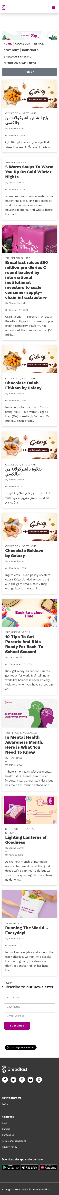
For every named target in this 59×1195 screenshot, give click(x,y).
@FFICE (39, 43)
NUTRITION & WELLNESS (20, 63)
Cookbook (12, 113)
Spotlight (29, 113)
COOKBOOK (22, 43)
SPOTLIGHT (11, 50)
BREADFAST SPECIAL (17, 56)
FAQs (5, 1104)
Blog (4, 1123)
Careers (6, 1129)
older (7, 982)
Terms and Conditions (14, 1140)
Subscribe (17, 1025)
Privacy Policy (9, 1146)
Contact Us (8, 1135)
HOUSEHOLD (30, 50)
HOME (8, 43)
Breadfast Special (18, 162)
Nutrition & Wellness (21, 732)
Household (13, 923)
